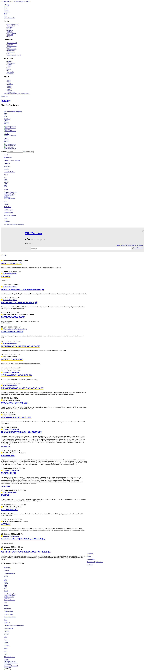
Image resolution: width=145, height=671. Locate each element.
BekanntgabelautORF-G (11, 666)
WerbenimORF (11, 49)
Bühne (134, 245)
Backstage (10, 27)
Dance (5, 120)
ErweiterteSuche (139, 247)
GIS (8, 36)
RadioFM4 (10, 73)
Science (9, 87)
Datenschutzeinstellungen (11, 663)
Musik (5, 179)
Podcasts (6, 122)
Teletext (9, 64)
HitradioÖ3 (10, 72)
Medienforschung (12, 46)
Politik (5, 180)
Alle (118, 245)
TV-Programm (11, 63)
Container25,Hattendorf (11, 372)
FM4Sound (7, 119)
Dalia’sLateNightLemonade (12, 160)
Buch (5, 185)
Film (5, 177)
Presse (9, 47)
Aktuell (6, 189)
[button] (13, 111)
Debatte (6, 10)
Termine (6, 123)
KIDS (5, 7)
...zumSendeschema (9, 172)
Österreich (6, 12)
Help (8, 89)
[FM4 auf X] (7, 129)
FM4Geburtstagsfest (9, 194)
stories (5, 116)
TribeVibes (7, 166)
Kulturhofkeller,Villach (10, 273)
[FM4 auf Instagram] (10, 126)
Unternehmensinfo (12, 43)
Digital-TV (10, 35)
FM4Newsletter (8, 212)
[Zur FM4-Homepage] (4, 96)
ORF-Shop (10, 32)
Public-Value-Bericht (12, 24)
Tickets (9, 29)
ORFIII (9, 66)
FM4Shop (7, 221)
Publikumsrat (10, 52)
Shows (6, 154)
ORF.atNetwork (8, 628)
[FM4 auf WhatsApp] (10, 131)
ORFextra (10, 30)
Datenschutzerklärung (10, 661)
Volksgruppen (11, 92)
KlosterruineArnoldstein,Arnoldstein (15, 329)
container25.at (5, 446)
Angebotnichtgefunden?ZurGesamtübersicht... (17, 93)
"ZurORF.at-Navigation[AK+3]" (21, 1)
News (5, 16)
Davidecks (7, 163)
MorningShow (8, 157)
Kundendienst (11, 26)
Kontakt (6, 204)
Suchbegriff (4, 151)
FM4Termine (33, 233)
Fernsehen (6, 4)
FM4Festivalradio (9, 195)
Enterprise (10, 44)
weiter (5, 255)
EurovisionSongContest (10, 192)
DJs (126, 245)
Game (5, 183)
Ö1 (8, 70)
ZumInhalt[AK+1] (6, 1)
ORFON (6, 5)
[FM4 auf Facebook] (10, 128)
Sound (5, 8)
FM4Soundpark (8, 209)
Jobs (8, 53)
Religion (9, 90)
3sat (8, 67)
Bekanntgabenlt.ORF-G (14, 55)
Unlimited (6, 169)
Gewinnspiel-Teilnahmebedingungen (14, 224)
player (5, 113)
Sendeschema (7, 207)
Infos (5, 201)
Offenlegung (7, 664)
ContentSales (11, 50)
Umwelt (6, 182)
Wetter (5, 13)
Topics (6, 174)
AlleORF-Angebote (9, 657)
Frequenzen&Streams (10, 215)
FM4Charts (7, 197)
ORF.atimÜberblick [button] (9, 18)
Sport (5, 15)
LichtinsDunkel (11, 33)
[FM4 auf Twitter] (9, 147)
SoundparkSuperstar (9, 198)
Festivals (140, 245)
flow (5, 114)
